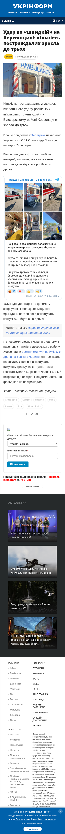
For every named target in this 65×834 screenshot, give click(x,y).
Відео (36, 684)
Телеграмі (39, 135)
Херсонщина (11, 400)
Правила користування (17, 756)
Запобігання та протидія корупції (19, 769)
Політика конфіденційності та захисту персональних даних (19, 781)
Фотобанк (25, 12)
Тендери (14, 763)
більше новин (33, 486)
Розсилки (15, 805)
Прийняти (32, 829)
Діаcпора (15, 715)
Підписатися (18, 464)
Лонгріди (38, 699)
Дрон (20, 406)
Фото (35, 678)
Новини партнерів (38, 706)
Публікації (38, 668)
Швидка (8, 406)
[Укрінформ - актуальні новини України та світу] (32, 6)
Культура (15, 709)
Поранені (39, 400)
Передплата (16, 745)
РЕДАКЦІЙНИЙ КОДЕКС (18, 798)
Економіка (15, 683)
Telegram (53, 476)
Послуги (12, 12)
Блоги (36, 689)
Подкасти (38, 663)
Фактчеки (15, 689)
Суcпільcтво (16, 704)
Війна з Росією (34, 406)
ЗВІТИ (13, 792)
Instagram (9, 479)
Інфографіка (40, 694)
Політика (15, 678)
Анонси (50, 12)
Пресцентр (38, 12)
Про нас (14, 734)
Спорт (13, 720)
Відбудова (15, 673)
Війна (52, 400)
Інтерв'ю (38, 673)
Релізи (36, 725)
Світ (12, 694)
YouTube (26, 479)
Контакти (15, 739)
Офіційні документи (39, 719)
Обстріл (26, 400)
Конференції (40, 712)
